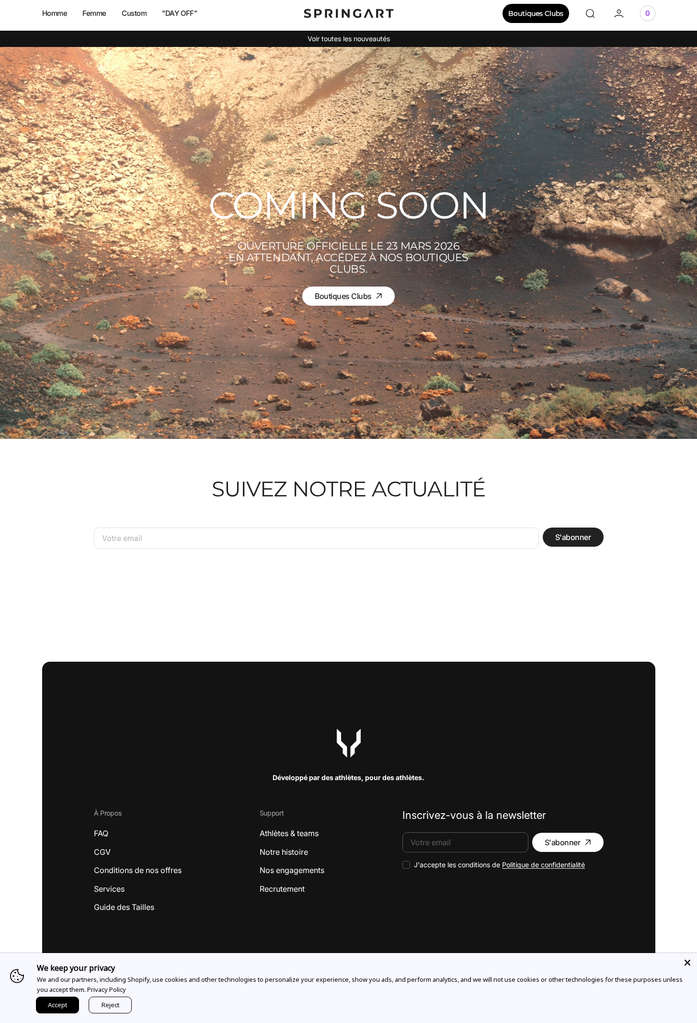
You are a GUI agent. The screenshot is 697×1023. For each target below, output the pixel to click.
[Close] (687, 962)
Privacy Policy (106, 989)
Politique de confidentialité (543, 865)
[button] (590, 13)
